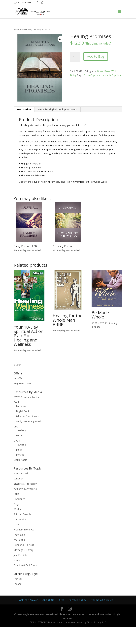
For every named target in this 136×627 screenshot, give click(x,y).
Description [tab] (24, 109)
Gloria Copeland (92, 75)
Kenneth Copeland (112, 75)
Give (61, 599)
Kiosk (107, 71)
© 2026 (18, 614)
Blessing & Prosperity (25, 483)
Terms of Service (102, 599)
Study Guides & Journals (29, 421)
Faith (16, 493)
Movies (20, 454)
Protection (19, 534)
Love (16, 524)
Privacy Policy (78, 599)
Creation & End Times (25, 565)
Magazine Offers (22, 383)
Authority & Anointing (25, 488)
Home (17, 29)
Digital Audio (20, 459)
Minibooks (21, 406)
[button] (61, 39)
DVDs (17, 440)
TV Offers (19, 378)
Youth (17, 560)
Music (19, 435)
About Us (48, 599)
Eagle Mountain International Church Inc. (47, 614)
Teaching (21, 430)
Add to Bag (95, 56)
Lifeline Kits (20, 519)
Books (17, 402)
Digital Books (23, 411)
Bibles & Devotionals (27, 416)
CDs (16, 426)
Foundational (21, 473)
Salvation (18, 478)
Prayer (17, 504)
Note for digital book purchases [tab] (57, 109)
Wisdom (18, 509)
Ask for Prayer (28, 599)
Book (100, 71)
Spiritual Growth (22, 514)
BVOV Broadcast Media (26, 397)
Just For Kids (20, 555)
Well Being (26, 29)
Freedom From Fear (24, 529)
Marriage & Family (23, 549)
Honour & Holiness (24, 544)
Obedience (19, 498)
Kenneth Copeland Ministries (94, 614)
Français (18, 578)
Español (18, 583)
